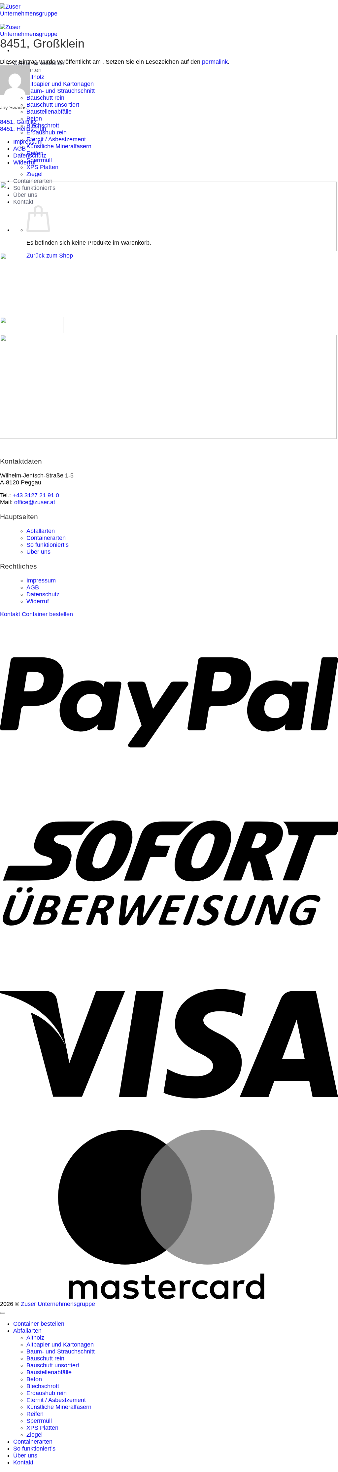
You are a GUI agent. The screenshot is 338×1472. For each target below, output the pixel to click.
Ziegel (34, 174)
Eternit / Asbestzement (56, 139)
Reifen (35, 1414)
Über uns (38, 551)
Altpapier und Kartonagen (60, 84)
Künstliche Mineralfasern (58, 146)
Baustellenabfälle (49, 111)
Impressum (28, 141)
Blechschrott (42, 1386)
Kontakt (23, 1462)
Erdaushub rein (46, 132)
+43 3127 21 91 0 (36, 495)
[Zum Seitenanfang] (2, 1313)
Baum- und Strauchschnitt (60, 91)
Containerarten (32, 181)
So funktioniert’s (47, 545)
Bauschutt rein (45, 97)
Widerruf (24, 162)
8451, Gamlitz (18, 122)
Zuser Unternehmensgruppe (58, 1304)
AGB (19, 148)
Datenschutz (29, 155)
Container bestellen (38, 1323)
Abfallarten (40, 531)
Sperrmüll (39, 160)
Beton (34, 1379)
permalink (215, 61)
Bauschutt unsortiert (52, 104)
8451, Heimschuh (23, 128)
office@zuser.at (34, 502)
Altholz (35, 77)
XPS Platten (42, 167)
